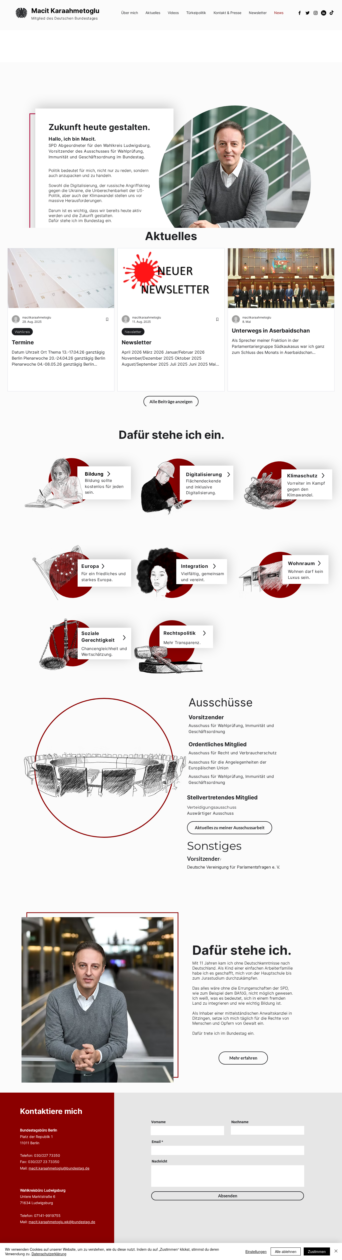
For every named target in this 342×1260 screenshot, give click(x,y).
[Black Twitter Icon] (307, 13)
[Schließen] (336, 1251)
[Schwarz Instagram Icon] (315, 13)
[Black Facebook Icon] (299, 13)
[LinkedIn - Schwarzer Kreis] (323, 13)
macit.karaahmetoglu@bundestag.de (59, 1168)
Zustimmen (317, 1251)
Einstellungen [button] (256, 1251)
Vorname (158, 1122)
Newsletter (133, 332)
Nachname (240, 1122)
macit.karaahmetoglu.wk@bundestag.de (62, 1222)
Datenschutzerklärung (49, 1253)
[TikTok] (331, 13)
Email (156, 1141)
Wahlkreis (22, 332)
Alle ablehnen (285, 1251)
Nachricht (159, 1161)
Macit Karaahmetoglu (65, 11)
